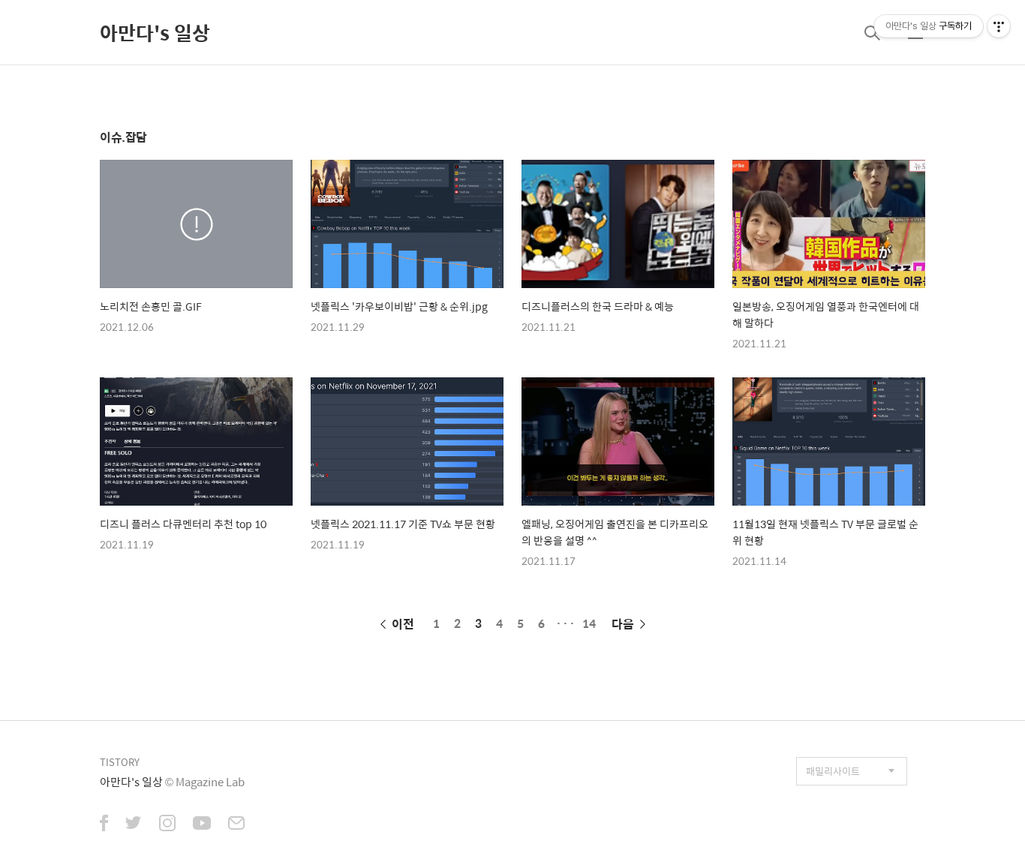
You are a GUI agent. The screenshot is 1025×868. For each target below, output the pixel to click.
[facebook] (104, 824)
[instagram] (167, 824)
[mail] (236, 824)
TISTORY (120, 762)
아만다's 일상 (155, 32)
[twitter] (133, 824)
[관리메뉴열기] (998, 26)
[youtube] (202, 824)
